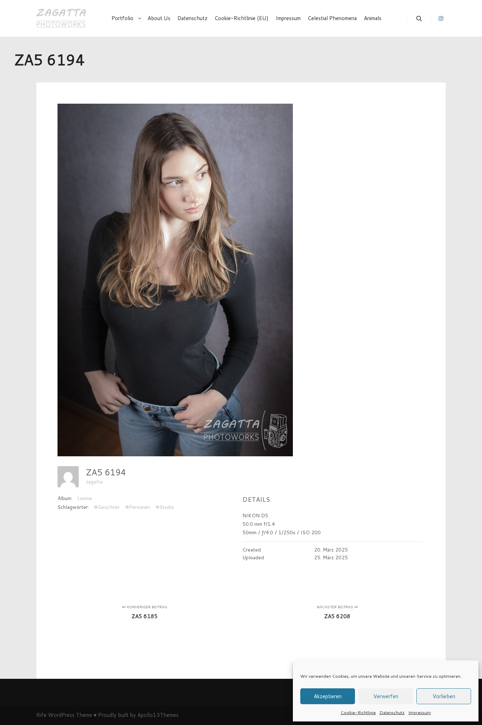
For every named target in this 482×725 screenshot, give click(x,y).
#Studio (165, 507)
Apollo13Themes (158, 715)
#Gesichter (107, 507)
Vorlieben (444, 696)
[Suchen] (419, 18)
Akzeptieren (328, 696)
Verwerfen (385, 696)
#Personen (137, 507)
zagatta (94, 481)
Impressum (419, 712)
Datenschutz (392, 712)
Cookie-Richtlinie (358, 712)
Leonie (84, 498)
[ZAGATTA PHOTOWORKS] (61, 18)
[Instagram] (441, 18)
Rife (41, 715)
